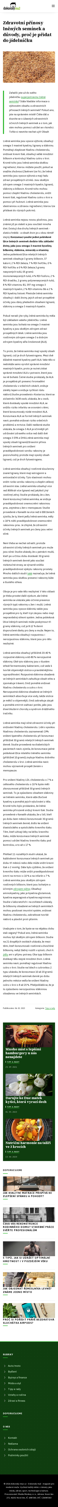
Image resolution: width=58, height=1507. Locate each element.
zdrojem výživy (21, 888)
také (29, 573)
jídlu (5, 954)
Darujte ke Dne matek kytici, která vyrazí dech (26, 1100)
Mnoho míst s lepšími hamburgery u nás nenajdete (23, 1053)
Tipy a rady (50, 1008)
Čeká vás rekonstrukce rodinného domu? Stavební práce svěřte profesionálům (28, 1227)
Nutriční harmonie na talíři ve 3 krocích (28, 1144)
